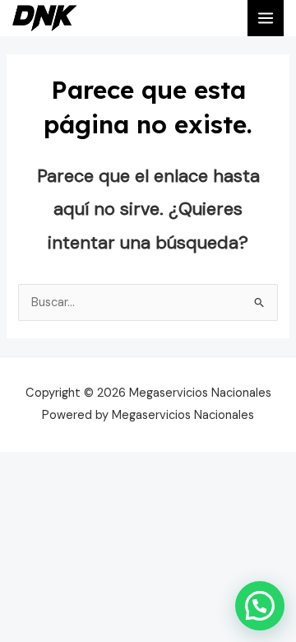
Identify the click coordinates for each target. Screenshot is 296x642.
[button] (259, 605)
